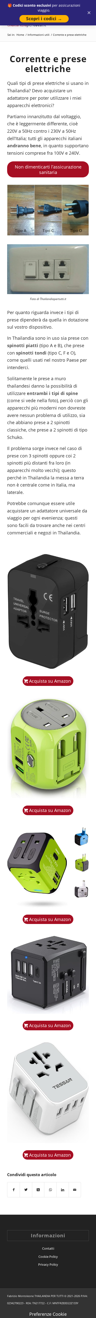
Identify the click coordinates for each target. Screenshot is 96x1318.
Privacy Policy (48, 1264)
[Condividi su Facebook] (13, 1189)
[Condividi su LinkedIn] (63, 1189)
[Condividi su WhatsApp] (50, 1189)
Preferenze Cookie (48, 1314)
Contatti (48, 1248)
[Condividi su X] (26, 1189)
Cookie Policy (48, 1256)
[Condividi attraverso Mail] (75, 1189)
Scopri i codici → (44, 18)
